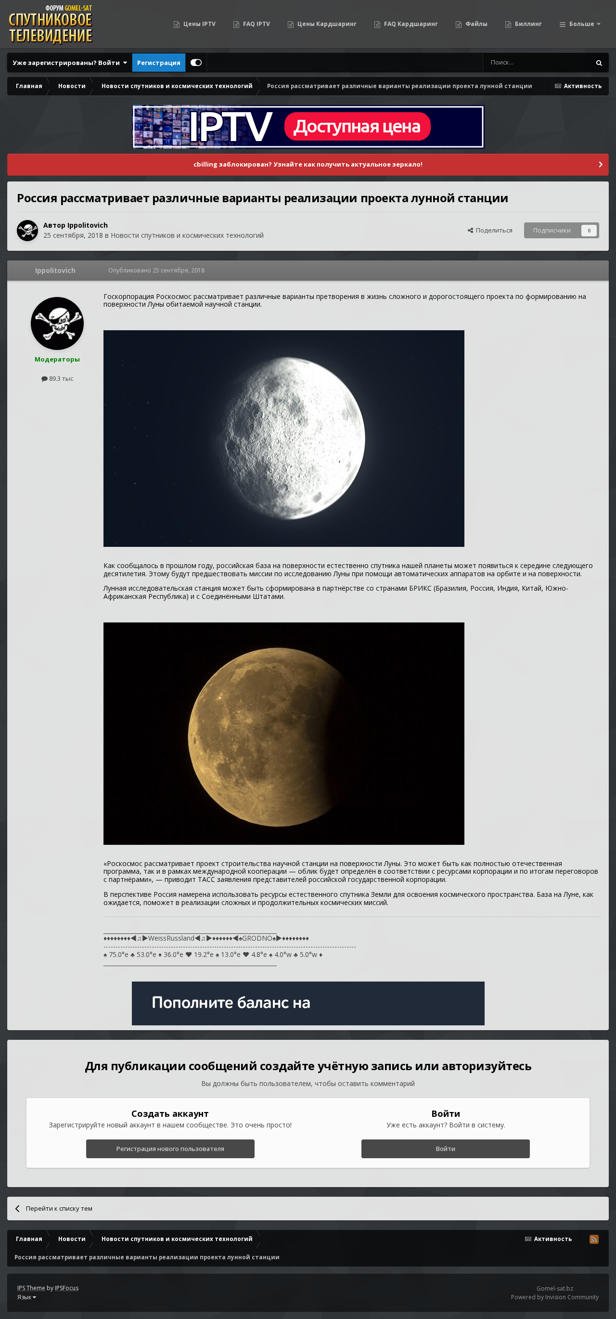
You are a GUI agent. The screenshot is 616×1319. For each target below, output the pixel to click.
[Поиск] (599, 62)
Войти (445, 1148)
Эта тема (564, 62)
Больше (582, 24)
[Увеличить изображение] (283, 437)
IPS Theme (31, 1288)
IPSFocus (66, 1288)
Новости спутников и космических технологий (187, 235)
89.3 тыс (60, 378)
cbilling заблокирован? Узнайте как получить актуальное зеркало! (308, 164)
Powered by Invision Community (555, 1297)
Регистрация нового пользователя (170, 1148)
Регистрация (158, 62)
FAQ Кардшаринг (410, 24)
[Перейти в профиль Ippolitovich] (27, 230)
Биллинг (527, 24)
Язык (25, 1297)
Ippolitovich (87, 225)
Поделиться (493, 230)
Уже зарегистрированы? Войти (68, 62)
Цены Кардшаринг (326, 24)
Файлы (476, 24)
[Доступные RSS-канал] (594, 1239)
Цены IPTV (199, 24)
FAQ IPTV (256, 24)
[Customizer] (196, 62)
